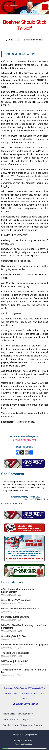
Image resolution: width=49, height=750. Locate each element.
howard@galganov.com (24, 440)
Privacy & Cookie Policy (23, 740)
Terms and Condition (23, 744)
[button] (45, 7)
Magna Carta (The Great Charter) (18, 713)
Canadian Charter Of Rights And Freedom (22, 725)
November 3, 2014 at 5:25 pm (36, 499)
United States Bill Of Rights (16, 719)
